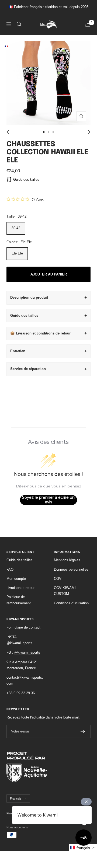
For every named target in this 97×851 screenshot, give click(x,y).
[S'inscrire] (83, 731)
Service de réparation (28, 369)
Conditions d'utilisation (71, 603)
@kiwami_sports (19, 643)
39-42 (16, 228)
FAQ (9, 569)
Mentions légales (67, 560)
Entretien (17, 351)
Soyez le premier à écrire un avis (48, 500)
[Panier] (88, 24)
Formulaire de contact (23, 627)
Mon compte (16, 579)
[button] (83, 847)
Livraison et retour (20, 588)
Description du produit (29, 297)
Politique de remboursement (18, 600)
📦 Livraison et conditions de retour (40, 333)
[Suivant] (88, 132)
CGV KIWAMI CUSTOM (65, 591)
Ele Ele (17, 253)
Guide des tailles (24, 315)
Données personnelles (71, 569)
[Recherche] (19, 24)
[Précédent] (8, 132)
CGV (57, 579)
